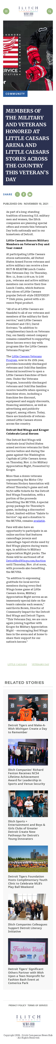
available (39, 520)
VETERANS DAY (40, 664)
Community (15, 93)
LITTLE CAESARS (17, 664)
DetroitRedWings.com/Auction (26, 560)
